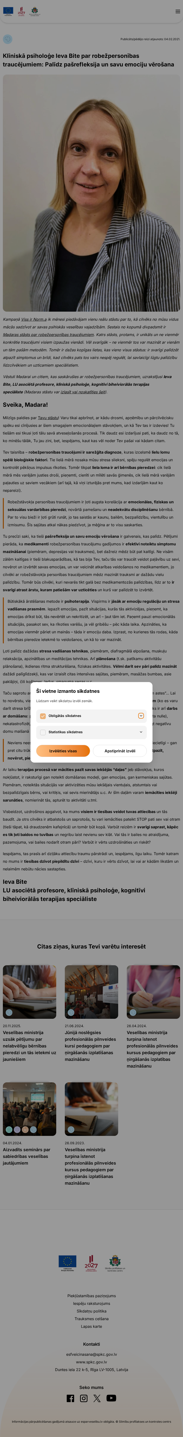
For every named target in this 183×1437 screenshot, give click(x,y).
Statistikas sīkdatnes (66, 732)
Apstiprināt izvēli (120, 750)
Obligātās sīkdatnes (65, 716)
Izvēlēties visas (63, 750)
